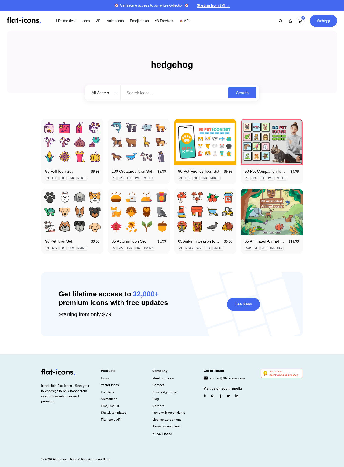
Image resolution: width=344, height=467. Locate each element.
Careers (158, 406)
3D (98, 21)
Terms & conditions (166, 426)
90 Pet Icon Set (58, 241)
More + (82, 178)
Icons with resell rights (168, 412)
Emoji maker (139, 21)
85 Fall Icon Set (59, 171)
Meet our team (163, 378)
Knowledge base (164, 392)
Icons (85, 21)
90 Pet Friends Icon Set (198, 171)
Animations (115, 21)
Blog (155, 399)
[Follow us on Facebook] (221, 396)
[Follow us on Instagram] (212, 396)
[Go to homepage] (24, 20)
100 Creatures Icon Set (132, 171)
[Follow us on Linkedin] (236, 396)
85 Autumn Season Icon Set (202, 241)
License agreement (166, 419)
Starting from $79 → (213, 5)
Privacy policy (162, 433)
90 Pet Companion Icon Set (268, 171)
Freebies (166, 21)
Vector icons (110, 385)
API (186, 21)
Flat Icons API (111, 419)
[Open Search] (280, 20)
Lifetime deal (65, 21)
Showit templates (113, 412)
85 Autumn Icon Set (129, 241)
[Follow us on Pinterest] (205, 396)
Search (242, 93)
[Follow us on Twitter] (228, 396)
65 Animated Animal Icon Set (270, 241)
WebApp (323, 21)
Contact (158, 385)
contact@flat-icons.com (227, 378)
